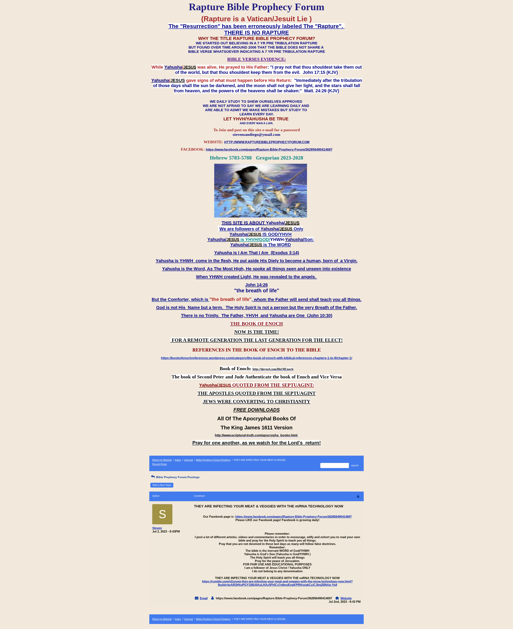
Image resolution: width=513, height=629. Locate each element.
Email (204, 598)
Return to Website (162, 460)
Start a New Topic (161, 485)
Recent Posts (159, 464)
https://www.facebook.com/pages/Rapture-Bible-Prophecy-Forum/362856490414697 (293, 516)
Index (178, 460)
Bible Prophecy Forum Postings (213, 460)
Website (346, 598)
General (188, 460)
